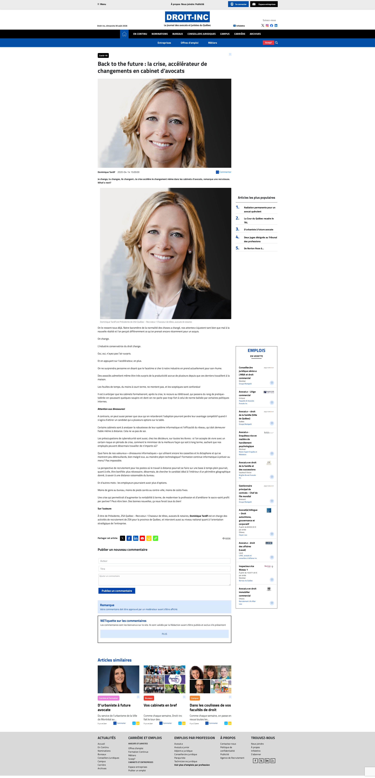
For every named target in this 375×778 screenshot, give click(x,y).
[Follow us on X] (263, 25)
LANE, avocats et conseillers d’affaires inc (248, 557)
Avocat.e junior (181, 747)
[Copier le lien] (155, 538)
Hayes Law (243, 534)
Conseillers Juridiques (202, 34)
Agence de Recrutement (232, 758)
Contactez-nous (228, 743)
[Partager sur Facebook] (129, 538)
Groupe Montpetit (245, 383)
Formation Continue (138, 752)
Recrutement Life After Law (247, 602)
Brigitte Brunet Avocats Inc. (247, 476)
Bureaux (177, 34)
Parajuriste (179, 758)
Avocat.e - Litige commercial (247, 393)
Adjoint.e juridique (183, 751)
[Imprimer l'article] (137, 723)
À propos (175, 4)
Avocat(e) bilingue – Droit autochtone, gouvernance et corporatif (248, 517)
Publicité (199, 4)
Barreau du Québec (246, 580)
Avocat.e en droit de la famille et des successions (247, 466)
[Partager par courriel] (142, 538)
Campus (225, 34)
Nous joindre (187, 4)
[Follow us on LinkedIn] (276, 25)
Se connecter (241, 4)
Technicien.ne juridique (185, 761)
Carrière (239, 34)
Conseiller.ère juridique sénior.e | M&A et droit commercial (248, 373)
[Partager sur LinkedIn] (135, 538)
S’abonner (256, 754)
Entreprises (164, 43)
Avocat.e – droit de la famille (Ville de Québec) (248, 415)
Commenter (121, 723)
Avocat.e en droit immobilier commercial (247, 592)
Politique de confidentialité (227, 749)
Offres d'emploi (189, 43)
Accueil (101, 743)
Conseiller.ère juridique (185, 754)
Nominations (160, 34)
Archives (255, 34)
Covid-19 (103, 55)
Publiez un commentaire (117, 590)
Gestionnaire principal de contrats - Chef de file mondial (248, 491)
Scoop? (268, 42)
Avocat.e (178, 743)
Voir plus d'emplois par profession (192, 765)
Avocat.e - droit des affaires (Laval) (247, 546)
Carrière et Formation (108, 698)
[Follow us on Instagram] (267, 25)
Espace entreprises (267, 4)
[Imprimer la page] (148, 538)
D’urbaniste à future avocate (258, 229)
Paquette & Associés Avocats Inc (246, 402)
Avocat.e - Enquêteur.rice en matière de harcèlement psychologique (248, 439)
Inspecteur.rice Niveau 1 (246, 567)
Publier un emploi (137, 770)
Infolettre (240, 25)
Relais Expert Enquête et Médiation (248, 453)
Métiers (212, 43)
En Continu (140, 34)
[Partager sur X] (122, 538)
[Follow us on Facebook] (271, 25)
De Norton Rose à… (254, 248)
